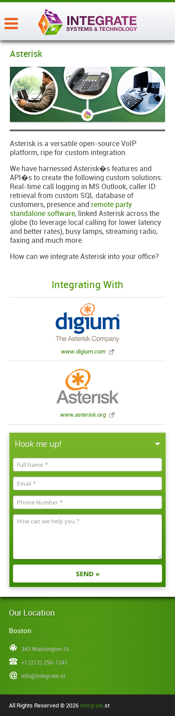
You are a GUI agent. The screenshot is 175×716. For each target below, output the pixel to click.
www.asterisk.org (83, 414)
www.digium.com (83, 351)
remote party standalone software (71, 208)
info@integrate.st (43, 676)
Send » (88, 573)
